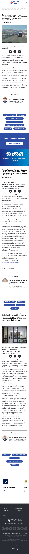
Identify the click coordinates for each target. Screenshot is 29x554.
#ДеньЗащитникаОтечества (14, 118)
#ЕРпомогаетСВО (19, 128)
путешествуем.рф (7, 262)
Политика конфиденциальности (14, 539)
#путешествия (9, 305)
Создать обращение (14, 143)
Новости (19, 7)
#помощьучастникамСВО (14, 122)
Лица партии (19, 508)
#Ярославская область (19, 454)
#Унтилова (22, 115)
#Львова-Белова (9, 301)
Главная (3, 7)
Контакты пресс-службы (7, 514)
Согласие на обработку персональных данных (14, 541)
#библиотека (14, 458)
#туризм (14, 308)
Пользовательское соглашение (14, 538)
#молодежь (21, 305)
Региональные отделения (6, 511)
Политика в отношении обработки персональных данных (14, 540)
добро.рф (15, 262)
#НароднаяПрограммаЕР (14, 461)
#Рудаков (14, 464)
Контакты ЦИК (19, 510)
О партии (5, 508)
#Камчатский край (9, 115)
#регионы (8, 128)
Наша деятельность (11, 7)
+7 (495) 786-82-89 (14, 521)
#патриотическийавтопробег (14, 125)
